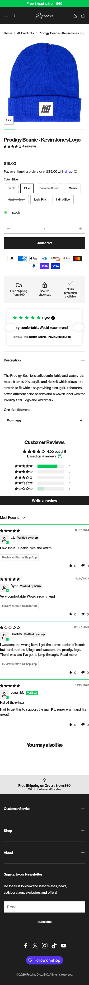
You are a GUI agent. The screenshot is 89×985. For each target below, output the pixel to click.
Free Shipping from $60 (44, 3)
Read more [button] (68, 655)
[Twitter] (35, 945)
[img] (10, 531)
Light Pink (40, 199)
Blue (27, 188)
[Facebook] (25, 945)
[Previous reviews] (10, 327)
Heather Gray (16, 199)
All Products (25, 33)
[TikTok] (54, 945)
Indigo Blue (63, 199)
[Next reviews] (78, 327)
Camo (73, 188)
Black (11, 188)
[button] (6, 15)
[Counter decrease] (8, 228)
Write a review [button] (44, 500)
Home (8, 33)
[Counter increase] (80, 228)
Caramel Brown (49, 188)
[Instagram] (44, 945)
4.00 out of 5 (56, 451)
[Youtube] (63, 945)
